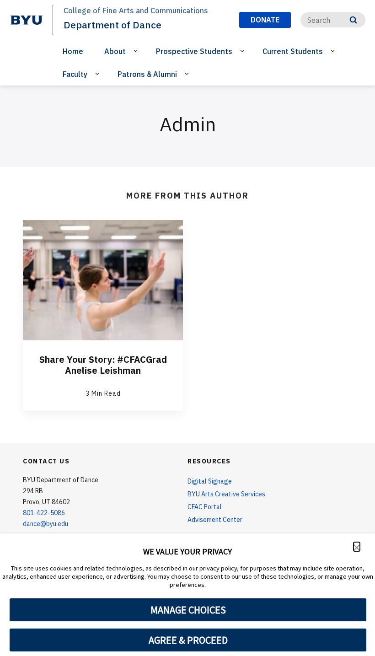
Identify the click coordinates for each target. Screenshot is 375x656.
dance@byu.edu (45, 524)
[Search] (353, 20)
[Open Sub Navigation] (137, 51)
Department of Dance (112, 24)
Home (73, 51)
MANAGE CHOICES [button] (188, 609)
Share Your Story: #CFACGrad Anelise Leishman (103, 364)
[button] (357, 546)
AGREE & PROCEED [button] (188, 640)
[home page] (27, 20)
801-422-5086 (44, 513)
